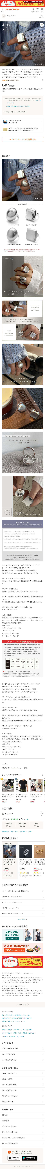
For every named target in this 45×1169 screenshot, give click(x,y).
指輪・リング (5, 975)
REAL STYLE (19, 986)
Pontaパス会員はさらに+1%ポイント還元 (18, 106)
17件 (26, 819)
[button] (42, 80)
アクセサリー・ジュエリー (22, 973)
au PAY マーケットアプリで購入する (23, 139)
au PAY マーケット (7, 973)
